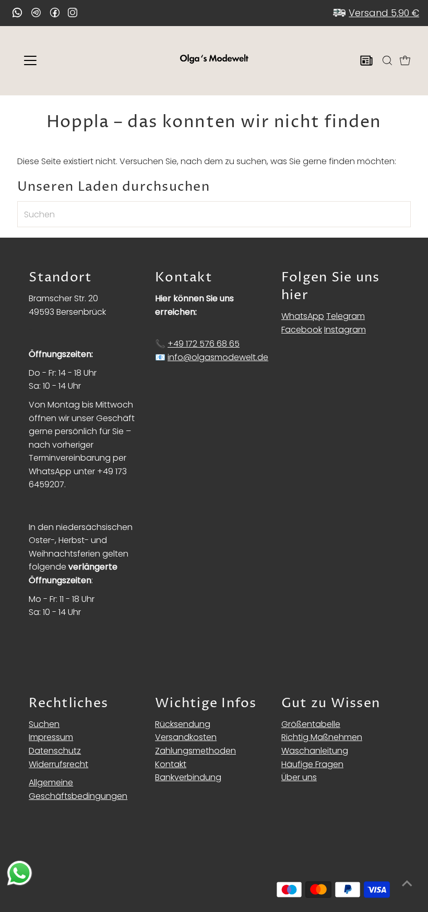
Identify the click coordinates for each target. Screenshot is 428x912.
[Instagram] (72, 13)
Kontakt (170, 764)
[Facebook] (54, 12)
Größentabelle (310, 724)
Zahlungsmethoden (195, 751)
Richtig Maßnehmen (321, 737)
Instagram (345, 330)
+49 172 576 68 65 (204, 344)
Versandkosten (186, 737)
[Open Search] (387, 60)
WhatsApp (302, 316)
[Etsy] (17, 12)
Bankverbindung (188, 777)
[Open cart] (405, 60)
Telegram (345, 316)
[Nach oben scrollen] (407, 883)
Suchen (44, 724)
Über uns (299, 777)
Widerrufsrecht (58, 764)
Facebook (301, 330)
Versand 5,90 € (384, 12)
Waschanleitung (314, 751)
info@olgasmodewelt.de (218, 357)
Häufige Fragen (312, 764)
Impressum (51, 737)
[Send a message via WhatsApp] (19, 873)
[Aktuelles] (366, 60)
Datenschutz (55, 751)
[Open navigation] (64, 60)
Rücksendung (182, 724)
